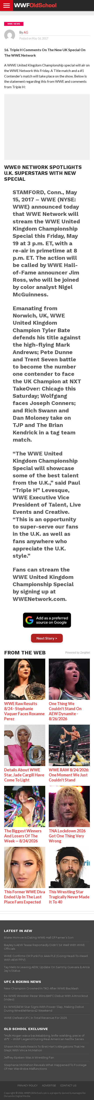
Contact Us (68, 1085)
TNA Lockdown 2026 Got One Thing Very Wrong (67, 835)
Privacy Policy (27, 1085)
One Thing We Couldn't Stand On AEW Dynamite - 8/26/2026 (65, 711)
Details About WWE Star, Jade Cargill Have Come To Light (24, 774)
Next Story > (47, 638)
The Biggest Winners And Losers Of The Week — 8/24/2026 (23, 835)
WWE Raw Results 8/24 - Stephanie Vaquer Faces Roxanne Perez (24, 711)
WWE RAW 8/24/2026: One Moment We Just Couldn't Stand (69, 774)
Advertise (49, 1085)
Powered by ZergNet (77, 652)
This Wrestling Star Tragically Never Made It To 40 (69, 896)
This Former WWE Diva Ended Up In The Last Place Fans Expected (24, 896)
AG (26, 32)
